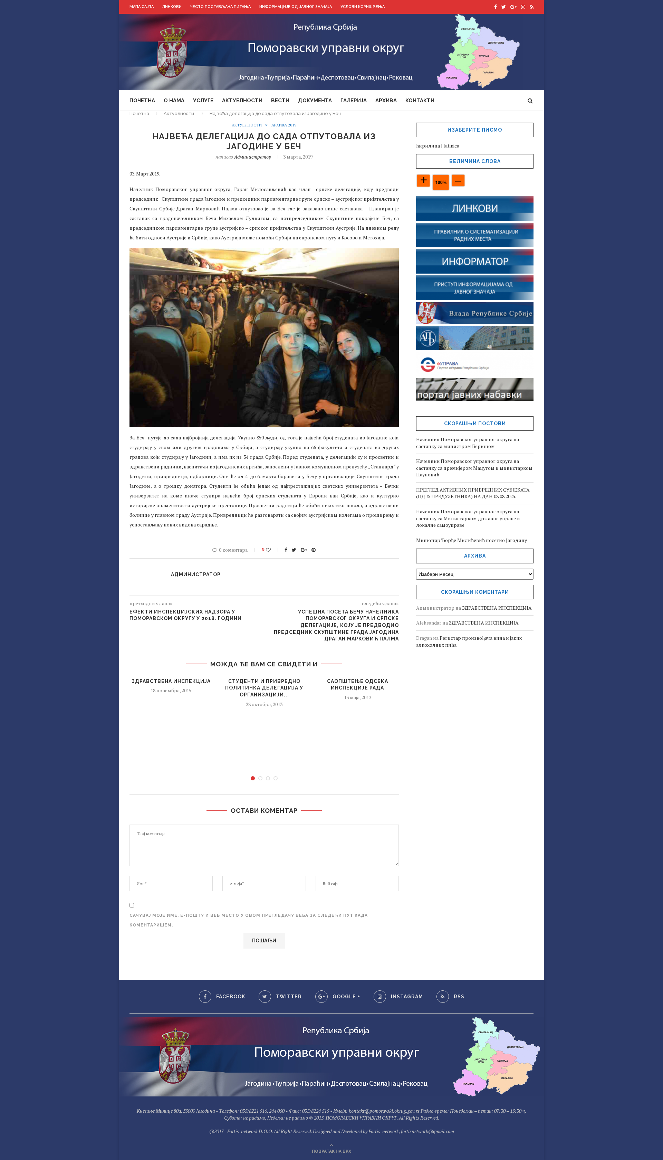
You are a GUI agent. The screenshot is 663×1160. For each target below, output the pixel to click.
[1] (253, 778)
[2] (260, 778)
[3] (268, 778)
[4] (275, 778)
